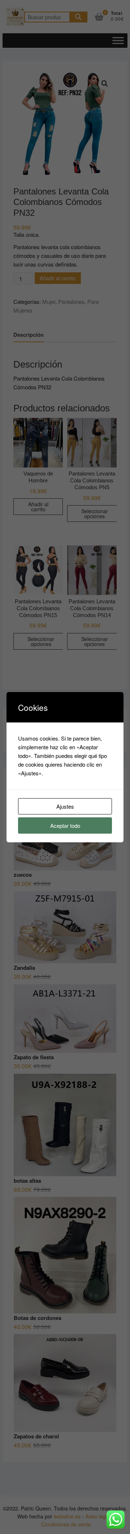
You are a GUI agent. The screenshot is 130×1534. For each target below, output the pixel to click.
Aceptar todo (65, 825)
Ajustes (65, 806)
